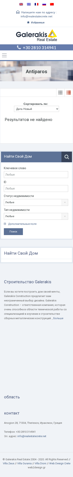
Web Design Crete (59, 463)
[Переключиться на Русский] (44, 4)
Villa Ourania (24, 463)
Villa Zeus (8, 463)
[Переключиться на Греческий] (29, 4)
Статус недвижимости (19, 196)
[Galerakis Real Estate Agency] (36, 35)
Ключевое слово (15, 168)
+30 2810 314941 (39, 47)
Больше (58, 318)
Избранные (38, 22)
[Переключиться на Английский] (21, 4)
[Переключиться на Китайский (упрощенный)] (52, 4)
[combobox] (36, 202)
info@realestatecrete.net (36, 16)
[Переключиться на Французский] (36, 4)
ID (5, 182)
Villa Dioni (40, 463)
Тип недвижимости (17, 209)
